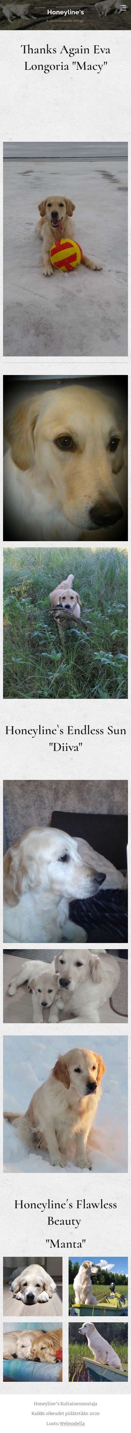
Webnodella (72, 1423)
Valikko (123, 8)
